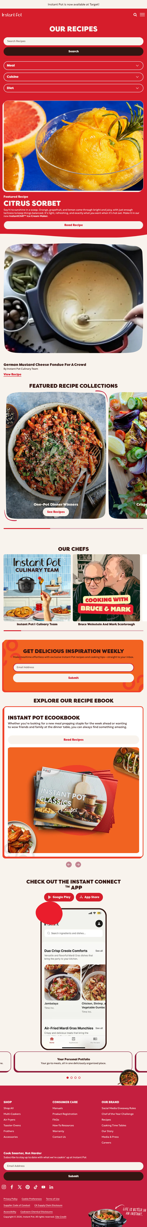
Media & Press (110, 1137)
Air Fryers (9, 1120)
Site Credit (60, 1217)
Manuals (58, 1108)
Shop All (9, 1108)
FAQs (56, 1120)
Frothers (9, 1131)
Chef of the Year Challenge (118, 1114)
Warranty (58, 1131)
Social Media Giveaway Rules (119, 1108)
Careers (106, 1142)
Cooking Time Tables (114, 1125)
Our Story (107, 1131)
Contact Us (59, 1137)
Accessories (11, 1137)
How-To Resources (63, 1125)
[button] (135, 14)
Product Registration (65, 1114)
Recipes (106, 1120)
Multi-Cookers (12, 1114)
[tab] (68, 1078)
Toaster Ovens (12, 1125)
